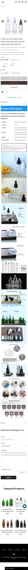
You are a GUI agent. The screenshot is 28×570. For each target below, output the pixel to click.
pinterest (17, 97)
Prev (2, 21)
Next (25, 21)
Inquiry (24, 549)
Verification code (5, 469)
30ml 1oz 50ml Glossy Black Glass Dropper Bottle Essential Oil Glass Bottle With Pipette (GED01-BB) (21, 531)
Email (2, 436)
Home (2, 6)
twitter (12, 97)
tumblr (20, 97)
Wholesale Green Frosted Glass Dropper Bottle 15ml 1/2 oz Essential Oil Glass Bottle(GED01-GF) (7, 510)
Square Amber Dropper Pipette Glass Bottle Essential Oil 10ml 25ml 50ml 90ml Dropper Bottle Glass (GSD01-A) (7, 531)
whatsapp (15, 97)
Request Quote (14, 83)
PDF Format (2, 92)
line (10, 97)
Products (10, 549)
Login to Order (14, 78)
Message (3, 450)
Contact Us (14, 87)
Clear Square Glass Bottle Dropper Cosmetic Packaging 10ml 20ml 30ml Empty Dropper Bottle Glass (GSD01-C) (20, 510)
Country (3, 443)
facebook (7, 97)
